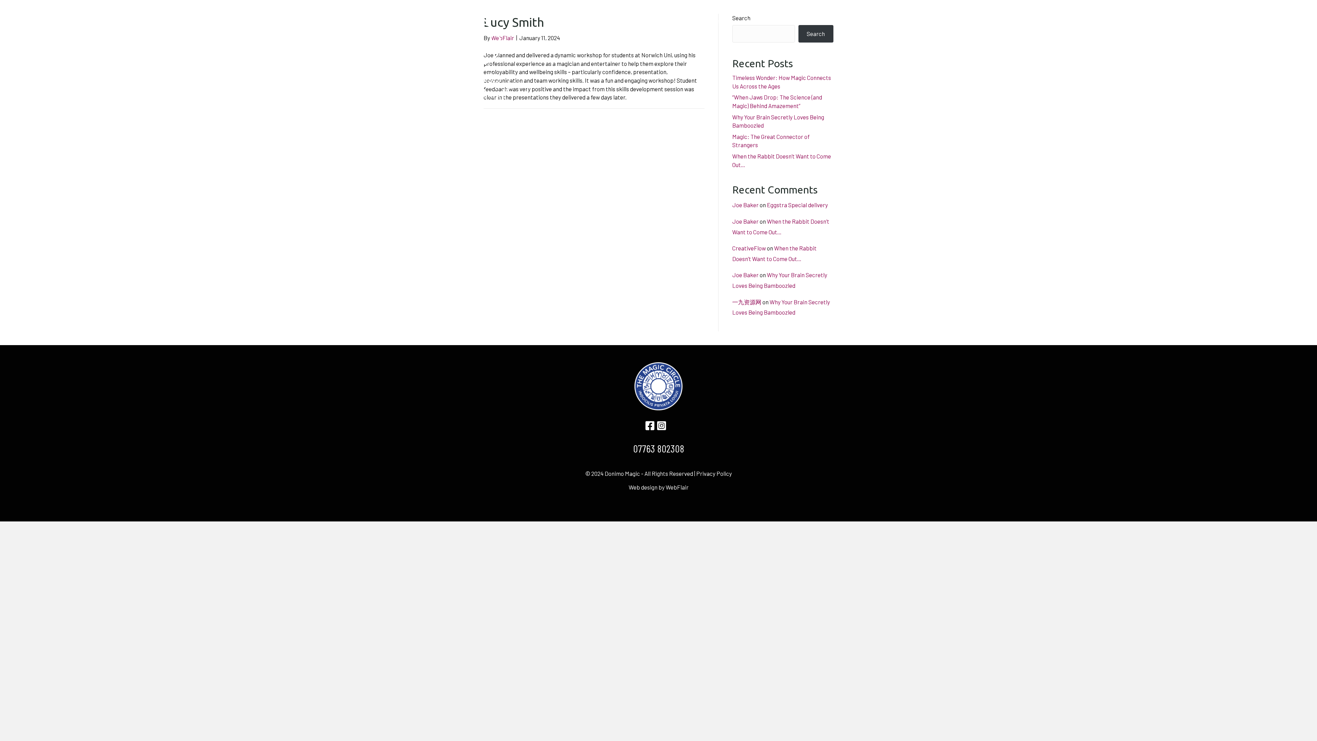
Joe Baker (745, 204)
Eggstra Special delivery (797, 204)
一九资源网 (746, 301)
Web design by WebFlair (659, 487)
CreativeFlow (749, 248)
